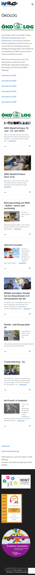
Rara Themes (18, 570)
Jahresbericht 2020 (8, 91)
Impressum (5, 446)
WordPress (10, 572)
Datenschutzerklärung (10, 451)
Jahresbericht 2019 (8, 97)
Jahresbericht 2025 (8, 75)
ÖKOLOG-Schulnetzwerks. (11, 38)
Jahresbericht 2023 (8, 86)
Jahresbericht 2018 (8, 102)
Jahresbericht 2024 (8, 81)
